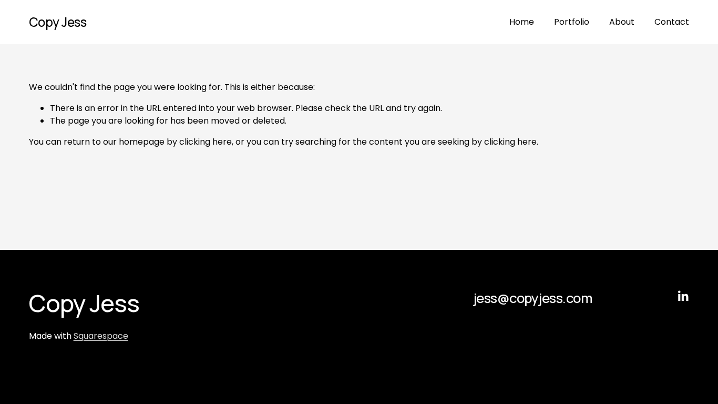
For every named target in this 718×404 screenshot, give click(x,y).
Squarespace (101, 336)
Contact (671, 22)
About (621, 22)
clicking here (205, 142)
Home (521, 22)
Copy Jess (58, 22)
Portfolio (571, 22)
